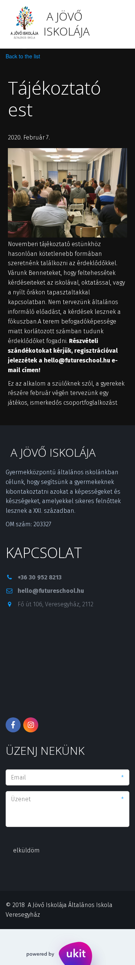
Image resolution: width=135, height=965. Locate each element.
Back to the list (23, 56)
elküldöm (26, 850)
